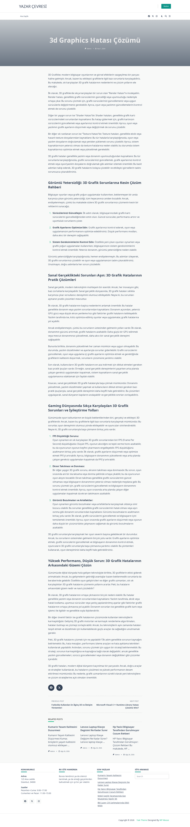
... (68, 745)
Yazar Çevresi (33, 6)
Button (166, 6)
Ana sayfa (24, 16)
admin (89, 49)
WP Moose (164, 820)
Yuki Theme (142, 820)
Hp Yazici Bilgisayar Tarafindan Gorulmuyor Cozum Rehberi (126, 730)
